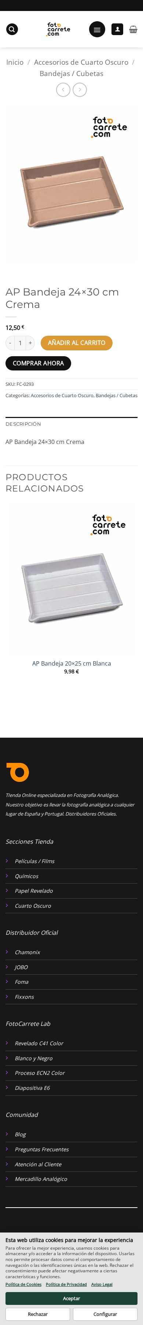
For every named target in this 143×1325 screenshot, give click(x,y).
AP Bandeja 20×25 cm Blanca (71, 663)
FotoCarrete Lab (28, 1024)
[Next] (33, 269)
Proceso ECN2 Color (40, 1072)
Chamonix (27, 952)
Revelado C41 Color (39, 1043)
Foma (21, 981)
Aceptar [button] (71, 1298)
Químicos (26, 876)
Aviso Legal (102, 1284)
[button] (12, 29)
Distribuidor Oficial (32, 933)
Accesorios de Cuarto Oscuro (81, 62)
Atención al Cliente (38, 1164)
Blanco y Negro (33, 1058)
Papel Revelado (34, 890)
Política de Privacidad (66, 1284)
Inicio (14, 62)
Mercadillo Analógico (41, 1178)
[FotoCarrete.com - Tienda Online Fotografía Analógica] (57, 29)
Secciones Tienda (29, 841)
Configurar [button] (105, 1314)
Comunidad (22, 1115)
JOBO (21, 967)
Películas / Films (34, 861)
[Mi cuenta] (117, 29)
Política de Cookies (23, 1284)
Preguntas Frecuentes (42, 1149)
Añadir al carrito (77, 343)
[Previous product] (80, 90)
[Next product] (63, 90)
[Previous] (13, 269)
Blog (20, 1134)
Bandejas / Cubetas (71, 73)
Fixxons (24, 996)
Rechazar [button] (38, 1314)
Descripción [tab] (23, 424)
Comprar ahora (38, 363)
